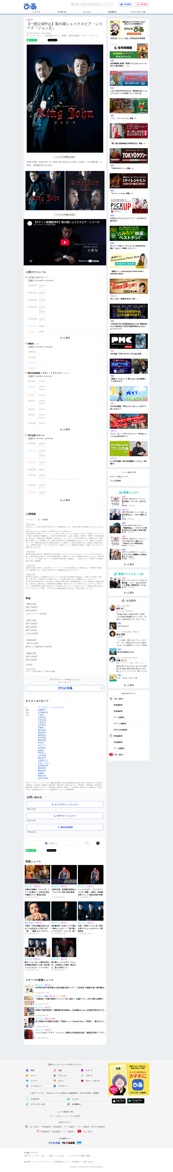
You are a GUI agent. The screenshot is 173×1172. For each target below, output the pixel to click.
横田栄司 (42, 775)
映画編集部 (118, 705)
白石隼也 (42, 725)
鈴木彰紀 (42, 748)
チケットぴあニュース (119, 476)
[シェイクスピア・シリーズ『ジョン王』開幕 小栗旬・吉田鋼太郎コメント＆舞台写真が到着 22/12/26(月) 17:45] (90, 876)
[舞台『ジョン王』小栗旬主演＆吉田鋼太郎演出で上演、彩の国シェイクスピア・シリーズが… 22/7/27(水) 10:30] (37, 949)
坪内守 (41, 742)
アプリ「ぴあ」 (40, 1155)
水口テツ (42, 745)
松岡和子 (42, 710)
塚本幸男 (42, 737)
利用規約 (75, 1161)
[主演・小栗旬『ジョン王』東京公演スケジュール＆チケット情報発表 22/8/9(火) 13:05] (90, 912)
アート (33, 1075)
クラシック (62, 1075)
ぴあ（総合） (119, 698)
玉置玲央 (42, 722)
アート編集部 (119, 717)
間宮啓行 (42, 732)
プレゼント (62, 1086)
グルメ (61, 1080)
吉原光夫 (42, 717)
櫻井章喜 (42, 768)
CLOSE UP (61, 12)
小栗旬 (41, 715)
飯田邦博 (42, 740)
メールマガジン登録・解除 (79, 1155)
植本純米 (42, 730)
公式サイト (53, 843)
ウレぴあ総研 (115, 480)
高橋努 (41, 727)
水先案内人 (112, 12)
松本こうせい (44, 763)
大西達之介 (43, 760)
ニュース (36, 12)
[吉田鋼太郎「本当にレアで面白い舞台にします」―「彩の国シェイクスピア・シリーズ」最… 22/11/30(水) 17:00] (64, 912)
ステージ (89, 1070)
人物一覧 (27, 1155)
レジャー (34, 1080)
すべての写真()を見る (66, 157)
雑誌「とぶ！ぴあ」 (57, 1155)
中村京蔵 (42, 720)
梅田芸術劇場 (67, 827)
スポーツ (89, 1075)
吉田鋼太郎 (43, 712)
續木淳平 (42, 758)
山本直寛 (42, 755)
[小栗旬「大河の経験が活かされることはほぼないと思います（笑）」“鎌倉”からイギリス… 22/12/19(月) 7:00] (37, 912)
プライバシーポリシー (43, 1161)
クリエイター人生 (137, 12)
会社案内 (27, 1161)
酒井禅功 (42, 770)
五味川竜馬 (43, 778)
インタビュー (36, 1086)
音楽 (60, 1070)
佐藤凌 (41, 773)
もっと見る (65, 337)
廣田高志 (42, 735)
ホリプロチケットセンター (66, 804)
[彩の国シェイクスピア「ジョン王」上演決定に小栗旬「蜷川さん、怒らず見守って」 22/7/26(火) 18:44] (64, 949)
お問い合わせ (87, 1161)
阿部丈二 (42, 753)
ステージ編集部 (120, 723)
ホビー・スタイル (93, 1080)
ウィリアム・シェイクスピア (51, 707)
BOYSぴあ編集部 (120, 729)
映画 (32, 1070)
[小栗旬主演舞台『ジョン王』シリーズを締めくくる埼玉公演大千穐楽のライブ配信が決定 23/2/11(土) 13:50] (37, 876)
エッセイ (87, 12)
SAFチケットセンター (67, 815)
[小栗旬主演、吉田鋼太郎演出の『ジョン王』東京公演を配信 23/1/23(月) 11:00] (64, 876)
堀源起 (41, 750)
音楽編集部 (118, 711)
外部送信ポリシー (62, 1161)
